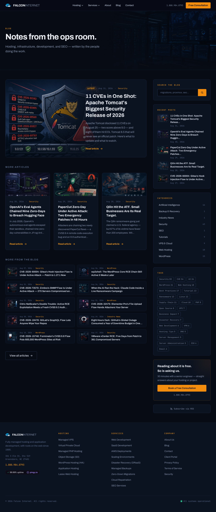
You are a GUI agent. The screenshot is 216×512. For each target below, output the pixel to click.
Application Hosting (68, 468)
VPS (182, 308)
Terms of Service (173, 468)
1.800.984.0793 (175, 5)
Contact (129, 5)
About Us (169, 439)
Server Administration (172, 343)
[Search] (202, 92)
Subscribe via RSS (184, 408)
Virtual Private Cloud (69, 445)
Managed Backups (121, 468)
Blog (118, 5)
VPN (186, 325)
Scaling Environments (122, 457)
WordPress (166, 285)
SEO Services (118, 485)
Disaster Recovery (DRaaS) (126, 462)
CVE (180, 279)
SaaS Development (121, 445)
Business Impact (169, 314)
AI (191, 279)
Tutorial (190, 291)
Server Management (170, 337)
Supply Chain (168, 302)
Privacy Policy (171, 462)
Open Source (166, 308)
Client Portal (170, 457)
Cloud (186, 302)
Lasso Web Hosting (68, 474)
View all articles (19, 355)
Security (165, 279)
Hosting (77, 5)
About (108, 5)
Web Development (169, 325)
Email (163, 349)
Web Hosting (186, 285)
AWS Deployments (121, 451)
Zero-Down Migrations (123, 474)
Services (92, 5)
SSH (193, 343)
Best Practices (169, 291)
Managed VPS (66, 439)
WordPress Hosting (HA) (71, 462)
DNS (183, 331)
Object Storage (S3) (68, 457)
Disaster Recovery (170, 320)
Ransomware (166, 296)
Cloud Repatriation (121, 480)
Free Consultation (198, 5)
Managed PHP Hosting (70, 451)
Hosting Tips (167, 331)
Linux (183, 296)
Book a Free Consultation (182, 388)
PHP (198, 302)
